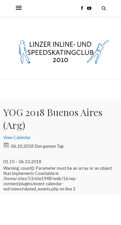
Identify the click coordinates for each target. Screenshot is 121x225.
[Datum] (6, 145)
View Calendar (17, 137)
